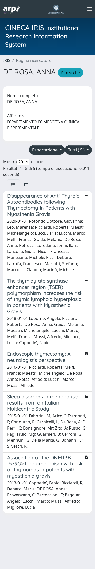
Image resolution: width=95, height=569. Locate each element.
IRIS (6, 60)
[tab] (13, 184)
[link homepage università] (56, 9)
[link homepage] (14, 9)
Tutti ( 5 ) (77, 150)
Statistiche (70, 72)
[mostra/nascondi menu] (89, 9)
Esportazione (45, 150)
